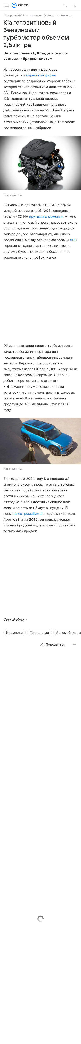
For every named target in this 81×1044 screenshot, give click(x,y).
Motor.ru (49, 15)
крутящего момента (46, 216)
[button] (40, 163)
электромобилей (29, 513)
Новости (66, 15)
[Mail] (14, 5)
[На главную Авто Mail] (23, 5)
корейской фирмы (41, 75)
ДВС (73, 240)
